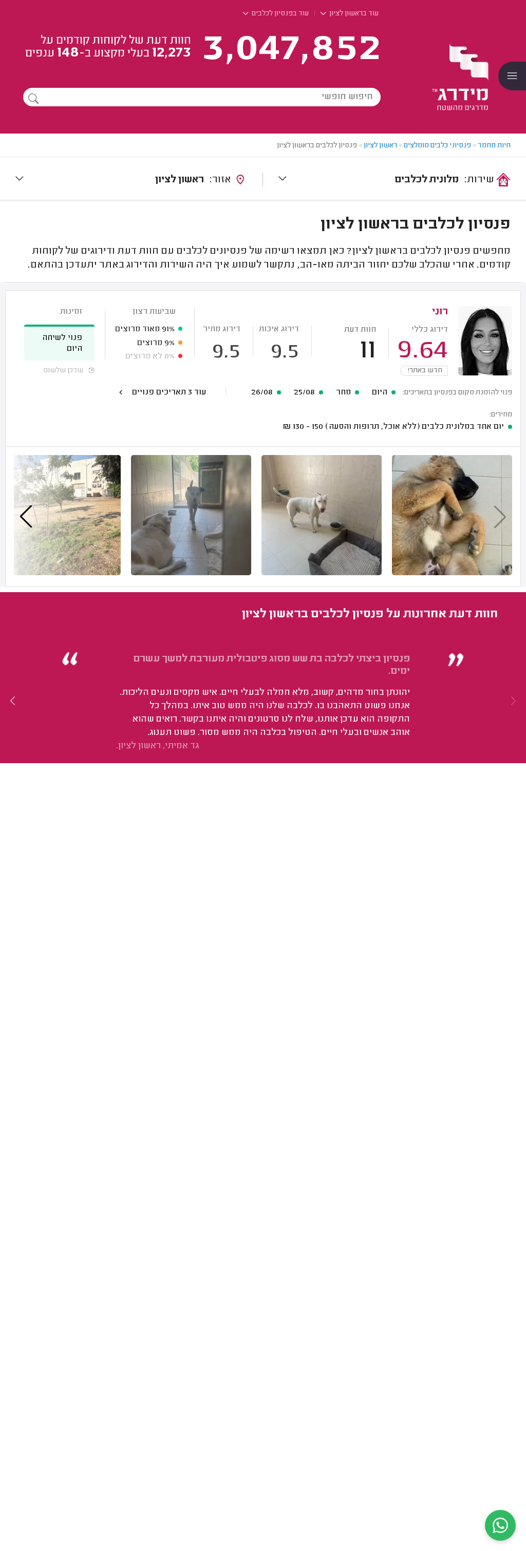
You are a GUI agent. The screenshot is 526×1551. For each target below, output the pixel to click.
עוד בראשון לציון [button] (353, 14)
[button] (13, 700)
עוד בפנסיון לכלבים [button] (279, 14)
